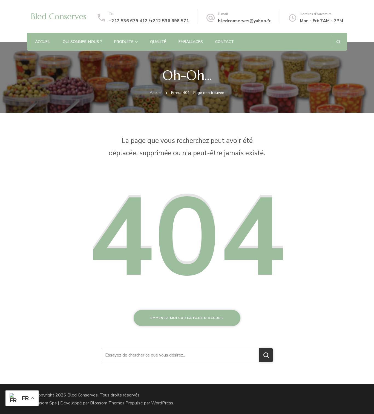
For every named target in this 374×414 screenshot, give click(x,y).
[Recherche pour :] (180, 355)
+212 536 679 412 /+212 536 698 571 (149, 21)
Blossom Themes (107, 403)
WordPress (162, 403)
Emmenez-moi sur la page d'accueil (187, 318)
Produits (124, 41)
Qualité (158, 41)
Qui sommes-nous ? (82, 41)
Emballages (191, 41)
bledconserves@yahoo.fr (244, 21)
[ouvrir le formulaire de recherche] (338, 42)
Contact (224, 41)
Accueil (42, 41)
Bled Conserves (58, 16)
